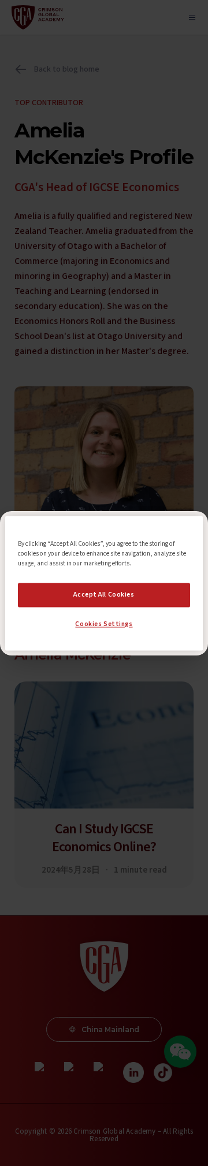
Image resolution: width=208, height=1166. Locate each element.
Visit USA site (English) (104, 631)
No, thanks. (104, 608)
